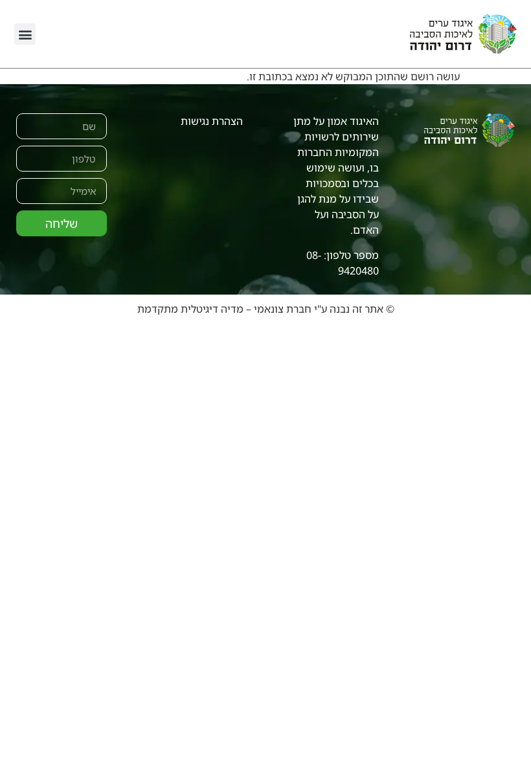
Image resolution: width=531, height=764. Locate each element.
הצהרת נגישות (212, 121)
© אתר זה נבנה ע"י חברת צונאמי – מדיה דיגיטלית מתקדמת (265, 309)
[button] (25, 34)
